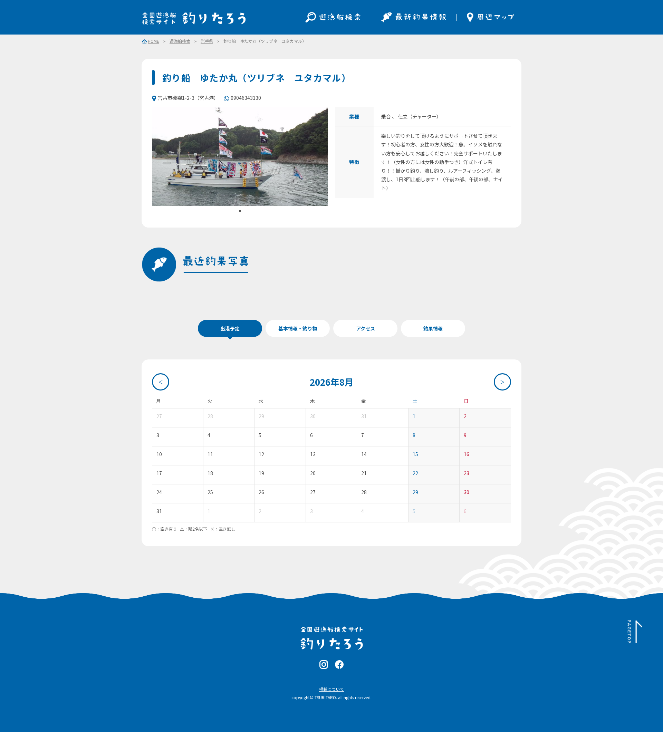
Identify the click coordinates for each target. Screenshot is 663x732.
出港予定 (230, 328)
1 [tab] (240, 211)
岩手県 (207, 41)
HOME (153, 41)
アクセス (365, 328)
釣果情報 (433, 328)
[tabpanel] (240, 156)
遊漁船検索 (180, 41)
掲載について (331, 689)
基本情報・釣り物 (297, 328)
